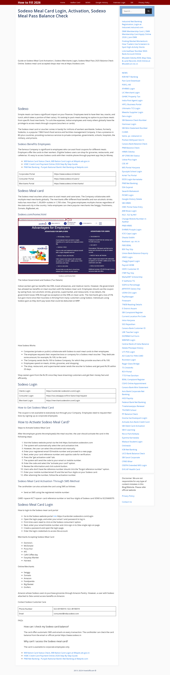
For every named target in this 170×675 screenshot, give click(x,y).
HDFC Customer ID (130, 269)
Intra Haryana (128, 320)
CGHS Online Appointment (134, 383)
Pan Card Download (131, 80)
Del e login (127, 116)
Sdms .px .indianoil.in (132, 136)
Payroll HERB (128, 265)
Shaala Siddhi (128, 237)
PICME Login (127, 195)
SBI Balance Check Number (134, 120)
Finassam (126, 300)
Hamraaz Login (119, 2)
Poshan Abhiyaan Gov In (133, 140)
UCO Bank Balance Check (133, 453)
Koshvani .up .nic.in (130, 241)
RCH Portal (127, 371)
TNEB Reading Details (132, 304)
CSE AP (125, 163)
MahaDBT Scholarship (132, 277)
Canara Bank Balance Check (134, 143)
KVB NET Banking (130, 76)
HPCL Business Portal (131, 104)
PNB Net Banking (130, 183)
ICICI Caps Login (129, 233)
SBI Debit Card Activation (133, 426)
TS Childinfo (127, 367)
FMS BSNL (126, 245)
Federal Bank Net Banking (134, 402)
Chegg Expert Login (131, 261)
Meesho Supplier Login (132, 112)
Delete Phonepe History (132, 348)
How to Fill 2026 (29, 2)
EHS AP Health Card (131, 469)
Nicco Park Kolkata (130, 433)
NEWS (87, 2)
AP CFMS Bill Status (131, 155)
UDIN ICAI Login (129, 292)
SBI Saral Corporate (131, 457)
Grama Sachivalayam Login (134, 418)
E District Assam (129, 308)
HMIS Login (127, 257)
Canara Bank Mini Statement (135, 387)
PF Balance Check (130, 414)
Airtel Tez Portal (129, 175)
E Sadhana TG (128, 280)
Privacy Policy (144, 2)
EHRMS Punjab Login (131, 229)
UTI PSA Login (128, 351)
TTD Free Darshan (130, 375)
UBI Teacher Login (130, 332)
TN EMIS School (129, 410)
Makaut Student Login (132, 441)
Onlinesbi (126, 445)
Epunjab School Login (132, 171)
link (55, 516)
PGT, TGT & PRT (129, 214)
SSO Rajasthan (128, 324)
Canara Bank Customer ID (133, 328)
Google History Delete (132, 199)
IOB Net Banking (129, 449)
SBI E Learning (128, 429)
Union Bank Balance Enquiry (135, 253)
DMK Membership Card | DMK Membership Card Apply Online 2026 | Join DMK (136, 34)
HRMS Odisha (128, 151)
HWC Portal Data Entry (132, 207)
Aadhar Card (75, 2)
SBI (132, 2)
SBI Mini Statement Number (135, 128)
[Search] (148, 11)
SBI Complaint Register (132, 312)
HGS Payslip (127, 398)
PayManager (128, 296)
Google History (102, 2)
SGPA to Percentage (131, 284)
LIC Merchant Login (131, 92)
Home (62, 2)
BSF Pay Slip (127, 249)
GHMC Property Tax (131, 96)
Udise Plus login (129, 159)
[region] (67, 38)
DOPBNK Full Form (130, 336)
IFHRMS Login (128, 88)
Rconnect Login (129, 359)
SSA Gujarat (127, 187)
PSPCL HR (126, 84)
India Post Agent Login (132, 100)
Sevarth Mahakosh (130, 191)
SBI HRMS (126, 203)
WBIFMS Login (128, 340)
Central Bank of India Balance (135, 344)
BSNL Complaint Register (133, 379)
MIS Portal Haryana (131, 167)
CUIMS (125, 132)
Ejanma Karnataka (130, 437)
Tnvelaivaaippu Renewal (133, 406)
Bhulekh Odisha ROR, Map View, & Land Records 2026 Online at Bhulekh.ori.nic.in (136, 61)
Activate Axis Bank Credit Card (136, 422)
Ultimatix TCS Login (131, 108)
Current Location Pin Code (134, 316)
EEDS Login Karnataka (132, 179)
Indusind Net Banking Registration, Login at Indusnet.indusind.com (132, 24)
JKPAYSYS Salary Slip (131, 288)
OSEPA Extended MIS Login (134, 465)
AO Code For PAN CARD (132, 355)
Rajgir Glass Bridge (130, 363)
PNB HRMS (127, 225)
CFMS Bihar (127, 461)
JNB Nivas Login (129, 211)
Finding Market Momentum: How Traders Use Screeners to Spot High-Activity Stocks (135, 44)
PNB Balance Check (130, 147)
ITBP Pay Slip (128, 273)
